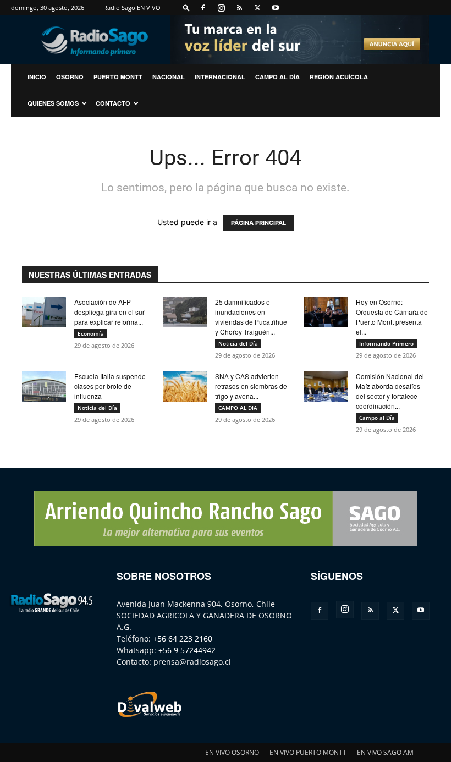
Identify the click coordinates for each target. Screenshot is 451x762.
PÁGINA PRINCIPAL (258, 223)
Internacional (220, 77)
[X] (257, 7)
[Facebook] (203, 7)
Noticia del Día (238, 343)
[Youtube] (275, 7)
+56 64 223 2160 (182, 638)
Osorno (70, 77)
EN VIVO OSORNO (232, 752)
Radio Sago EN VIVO (132, 7)
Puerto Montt (118, 77)
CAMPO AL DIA (237, 408)
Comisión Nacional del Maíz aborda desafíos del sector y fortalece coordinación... (390, 390)
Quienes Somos (53, 103)
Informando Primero (386, 343)
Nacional (168, 77)
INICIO (37, 77)
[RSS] (239, 7)
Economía (91, 333)
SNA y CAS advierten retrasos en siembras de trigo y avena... (251, 386)
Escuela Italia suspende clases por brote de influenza (110, 386)
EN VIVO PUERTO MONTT (308, 752)
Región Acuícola (339, 77)
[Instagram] (221, 7)
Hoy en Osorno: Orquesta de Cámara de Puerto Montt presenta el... (392, 316)
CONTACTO (113, 103)
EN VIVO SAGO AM (385, 752)
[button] (186, 7)
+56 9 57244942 (187, 650)
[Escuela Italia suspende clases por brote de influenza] (44, 386)
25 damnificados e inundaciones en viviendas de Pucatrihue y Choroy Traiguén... (251, 316)
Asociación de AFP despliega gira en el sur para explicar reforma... (109, 311)
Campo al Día (277, 77)
